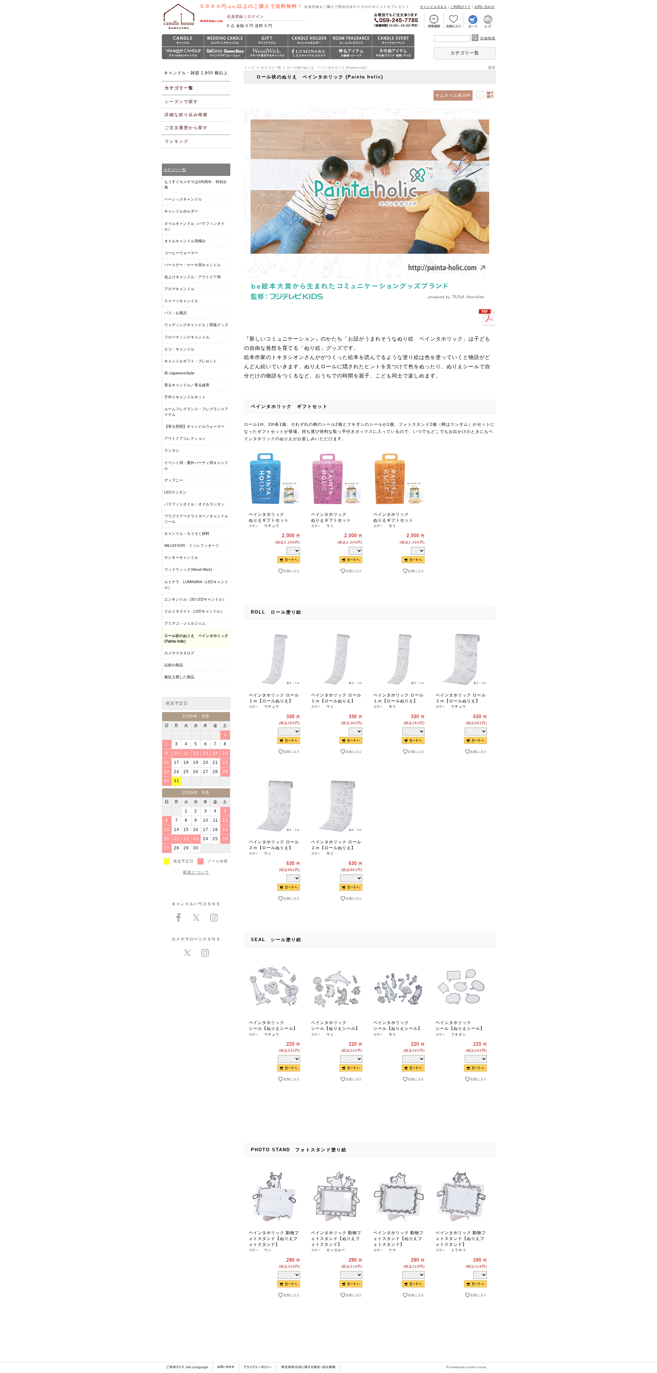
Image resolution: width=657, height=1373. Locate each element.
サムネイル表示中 (453, 95)
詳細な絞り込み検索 (186, 115)
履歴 (491, 67)
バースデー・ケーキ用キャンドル (192, 265)
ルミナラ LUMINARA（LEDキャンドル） (196, 584)
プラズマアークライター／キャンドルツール (196, 519)
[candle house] (179, 29)
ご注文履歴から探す (186, 128)
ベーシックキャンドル (183, 199)
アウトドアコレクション (185, 438)
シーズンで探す (181, 102)
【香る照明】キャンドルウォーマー (194, 426)
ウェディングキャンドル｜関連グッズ (196, 325)
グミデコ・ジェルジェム (185, 623)
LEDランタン (175, 492)
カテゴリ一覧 (464, 52)
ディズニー (173, 480)
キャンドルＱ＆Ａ (433, 7)
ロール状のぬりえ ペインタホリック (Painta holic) (326, 67)
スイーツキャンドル (181, 301)
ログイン (255, 16)
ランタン (171, 450)
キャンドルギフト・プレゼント (190, 361)
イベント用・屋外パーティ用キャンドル (196, 465)
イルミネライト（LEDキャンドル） (194, 611)
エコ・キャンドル (179, 349)
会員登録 (235, 16)
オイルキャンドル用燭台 (185, 241)
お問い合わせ (484, 7)
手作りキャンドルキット (185, 397)
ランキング (177, 141)
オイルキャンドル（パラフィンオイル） (194, 226)
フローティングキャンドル (186, 337)
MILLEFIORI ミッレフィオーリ (191, 545)
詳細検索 (487, 38)
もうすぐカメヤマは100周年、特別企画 (195, 184)
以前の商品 (173, 665)
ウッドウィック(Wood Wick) (188, 569)
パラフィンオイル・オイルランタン (194, 504)
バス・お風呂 (175, 313)
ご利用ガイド (460, 7)
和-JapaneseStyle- (179, 373)
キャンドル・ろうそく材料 (186, 533)
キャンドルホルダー (181, 211)
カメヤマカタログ (179, 653)
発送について (196, 872)
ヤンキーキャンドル (181, 557)
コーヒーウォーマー (181, 253)
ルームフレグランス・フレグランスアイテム (196, 411)
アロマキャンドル (179, 289)
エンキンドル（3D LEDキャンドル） (195, 599)
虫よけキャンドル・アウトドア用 (192, 277)
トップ (249, 67)
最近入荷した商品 (179, 677)
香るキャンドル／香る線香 (186, 385)
